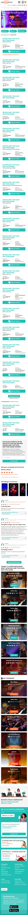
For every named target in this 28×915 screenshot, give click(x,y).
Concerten (3, 866)
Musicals (3, 869)
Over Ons (17, 868)
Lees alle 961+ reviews (18, 19)
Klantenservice (18, 881)
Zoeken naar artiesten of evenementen (10, 8)
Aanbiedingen (4, 873)
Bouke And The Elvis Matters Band (12, 16)
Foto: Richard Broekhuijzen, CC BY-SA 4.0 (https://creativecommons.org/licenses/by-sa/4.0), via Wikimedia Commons (14, 29)
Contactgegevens (19, 871)
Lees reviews (5, 845)
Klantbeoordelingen (20, 866)
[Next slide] (24, 489)
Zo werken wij (5, 858)
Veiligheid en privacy (20, 883)
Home (3, 16)
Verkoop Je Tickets (5, 883)
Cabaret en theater (5, 868)
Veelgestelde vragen (20, 869)
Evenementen (4, 871)
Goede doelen (18, 873)
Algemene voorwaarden (20, 884)
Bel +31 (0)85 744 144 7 (10, 802)
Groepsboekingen (5, 881)
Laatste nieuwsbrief (6, 875)
